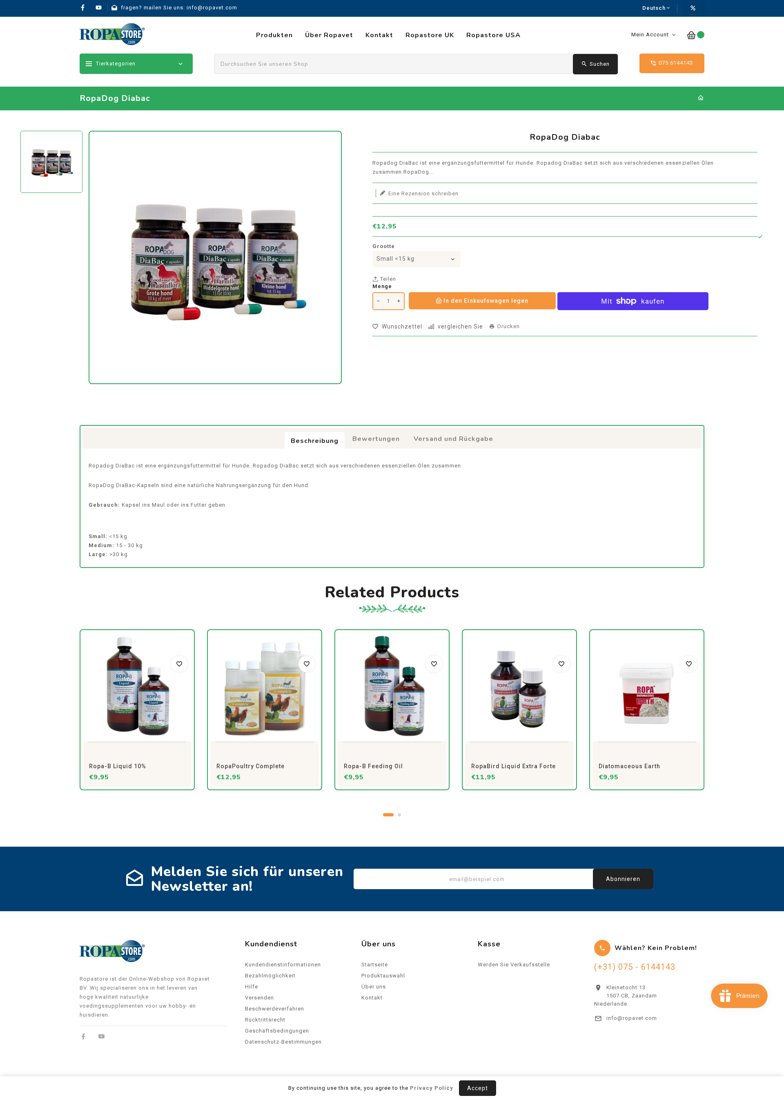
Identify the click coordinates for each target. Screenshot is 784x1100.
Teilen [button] (387, 279)
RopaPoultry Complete (250, 766)
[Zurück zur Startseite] (700, 98)
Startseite (374, 964)
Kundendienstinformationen (283, 964)
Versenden (259, 998)
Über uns (373, 987)
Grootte (383, 246)
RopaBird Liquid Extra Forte (513, 766)
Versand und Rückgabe (453, 438)
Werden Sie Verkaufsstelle (514, 964)
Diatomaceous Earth (629, 766)
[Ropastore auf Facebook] (83, 1036)
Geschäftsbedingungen (277, 1031)
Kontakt (372, 998)
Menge (382, 286)
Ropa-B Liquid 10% (117, 766)
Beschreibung (315, 440)
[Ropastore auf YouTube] (101, 1036)
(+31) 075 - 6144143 (634, 967)
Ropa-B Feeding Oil (373, 766)
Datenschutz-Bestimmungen (283, 1042)
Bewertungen (376, 438)
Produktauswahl (383, 976)
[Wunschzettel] (179, 664)
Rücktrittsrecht (265, 1020)
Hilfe (251, 987)
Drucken (508, 326)
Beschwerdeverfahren (274, 1009)
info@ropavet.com (631, 1018)
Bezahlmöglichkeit (270, 976)
